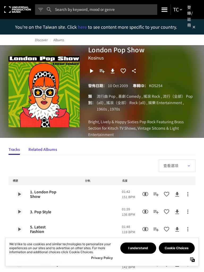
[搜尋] (164, 9)
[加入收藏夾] (123, 71)
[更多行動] (188, 194)
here (83, 27)
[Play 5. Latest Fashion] (19, 229)
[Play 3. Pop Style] (19, 211)
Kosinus (96, 57)
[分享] (134, 71)
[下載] (112, 71)
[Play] (91, 71)
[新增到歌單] (102, 71)
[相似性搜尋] (145, 194)
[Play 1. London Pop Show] (19, 194)
